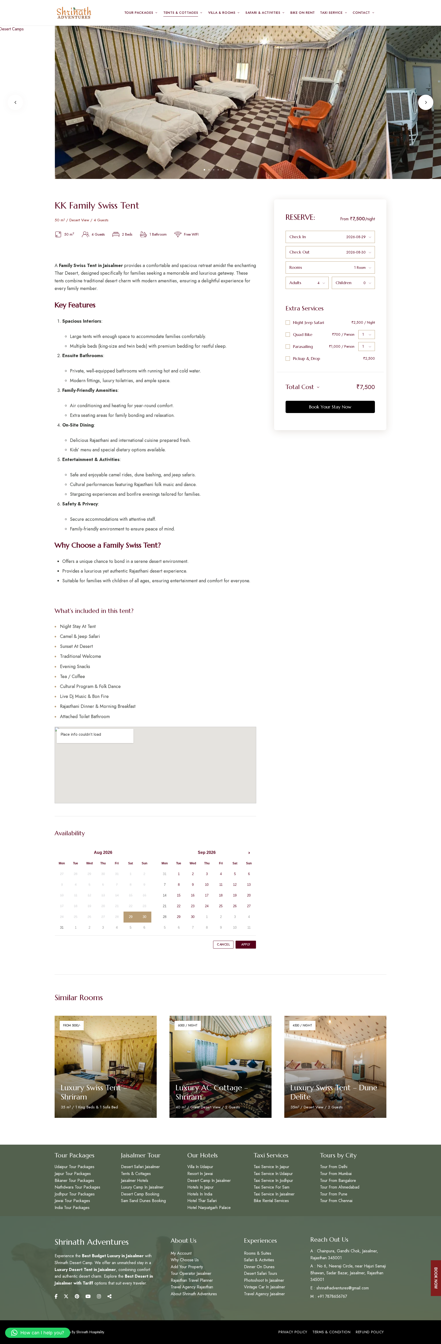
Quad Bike (302, 334)
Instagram (99, 1296)
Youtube (88, 1296)
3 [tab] (213, 169)
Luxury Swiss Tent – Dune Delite (333, 1092)
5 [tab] (222, 169)
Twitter (66, 1296)
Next (425, 102)
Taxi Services (271, 1155)
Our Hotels (202, 1155)
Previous (15, 102)
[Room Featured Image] (105, 1066)
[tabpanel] (220, 102)
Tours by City (338, 1155)
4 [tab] (218, 169)
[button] (37, 1333)
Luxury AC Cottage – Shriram (212, 1092)
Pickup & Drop (306, 358)
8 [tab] (236, 169)
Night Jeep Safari (308, 322)
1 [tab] (204, 169)
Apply (245, 944)
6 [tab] (227, 169)
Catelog (109, 1296)
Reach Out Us (329, 1239)
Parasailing (303, 346)
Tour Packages (74, 1155)
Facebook (56, 1296)
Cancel (223, 944)
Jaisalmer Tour (141, 1155)
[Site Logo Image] (74, 12)
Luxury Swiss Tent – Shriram (94, 1092)
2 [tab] (209, 169)
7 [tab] (232, 169)
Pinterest (77, 1296)
